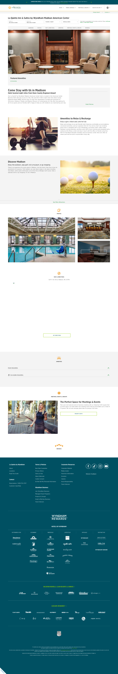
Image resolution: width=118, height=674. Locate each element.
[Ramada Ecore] (50, 573)
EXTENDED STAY (16, 532)
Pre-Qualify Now (64, 2)
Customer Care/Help (15, 485)
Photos (39, 27)
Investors (63, 476)
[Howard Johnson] (33, 555)
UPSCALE (84, 532)
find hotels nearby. (88, 22)
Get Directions (57, 335)
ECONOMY (33, 532)
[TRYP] (67, 538)
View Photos (94, 251)
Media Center (65, 471)
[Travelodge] (33, 561)
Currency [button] (107, 12)
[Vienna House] (67, 555)
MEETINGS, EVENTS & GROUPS (74, 27)
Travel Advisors (39, 501)
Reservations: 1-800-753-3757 (17, 483)
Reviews (87, 27)
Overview (30, 27)
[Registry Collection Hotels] (101, 538)
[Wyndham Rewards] (59, 517)
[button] (26, 2)
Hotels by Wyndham (59, 526)
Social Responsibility (67, 481)
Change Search (96, 12)
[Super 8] (33, 544)
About (11, 468)
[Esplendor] (67, 544)
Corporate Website (66, 468)
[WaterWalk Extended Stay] (16, 544)
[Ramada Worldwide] (50, 567)
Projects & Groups (40, 496)
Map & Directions (49, 27)
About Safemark (39, 476)
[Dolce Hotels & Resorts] (101, 544)
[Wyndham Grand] (101, 550)
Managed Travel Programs (42, 493)
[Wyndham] (84, 538)
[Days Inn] (33, 538)
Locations (12, 471)
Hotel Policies (89, 104)
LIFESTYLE (67, 532)
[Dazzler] (67, 550)
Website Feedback (91, 474)
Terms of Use (39, 473)
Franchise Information (67, 473)
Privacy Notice (39, 471)
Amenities (60, 27)
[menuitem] (61, 7)
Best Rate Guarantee (41, 468)
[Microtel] (33, 550)
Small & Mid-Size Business (42, 499)
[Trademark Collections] (84, 544)
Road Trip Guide (13, 473)
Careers (63, 478)
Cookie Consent (39, 478)
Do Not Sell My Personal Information (45, 481)
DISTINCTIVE (101, 532)
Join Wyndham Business (42, 491)
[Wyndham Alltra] (67, 561)
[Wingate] (50, 544)
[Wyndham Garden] (50, 550)
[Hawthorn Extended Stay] (16, 538)
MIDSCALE (50, 532)
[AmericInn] (50, 555)
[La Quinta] (50, 538)
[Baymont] (50, 561)
